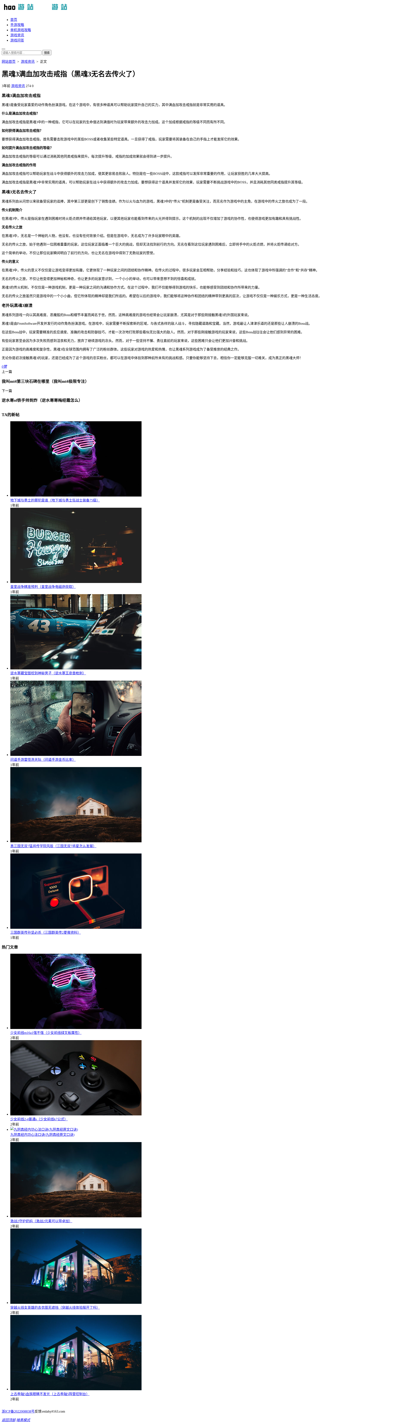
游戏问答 (17, 40)
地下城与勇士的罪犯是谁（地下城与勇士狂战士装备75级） (55, 500)
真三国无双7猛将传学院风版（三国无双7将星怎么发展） (53, 846)
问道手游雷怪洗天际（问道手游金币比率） (43, 759)
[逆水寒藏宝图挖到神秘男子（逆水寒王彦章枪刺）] (76, 668)
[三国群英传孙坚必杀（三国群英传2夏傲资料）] (76, 927)
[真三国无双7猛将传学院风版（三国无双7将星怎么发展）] (76, 841)
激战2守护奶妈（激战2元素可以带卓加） (41, 1221)
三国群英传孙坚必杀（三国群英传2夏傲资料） (45, 932)
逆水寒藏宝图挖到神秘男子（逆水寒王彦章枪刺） (48, 673)
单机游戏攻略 (20, 30)
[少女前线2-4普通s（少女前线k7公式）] (76, 1114)
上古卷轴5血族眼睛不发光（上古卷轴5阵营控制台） (49, 1394)
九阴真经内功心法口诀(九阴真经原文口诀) (42, 1134)
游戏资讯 (17, 35)
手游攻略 (17, 25)
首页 (13, 20)
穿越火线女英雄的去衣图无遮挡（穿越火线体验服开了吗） (55, 1307)
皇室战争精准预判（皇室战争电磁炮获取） (43, 587)
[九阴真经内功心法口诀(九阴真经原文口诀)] (44, 1129)
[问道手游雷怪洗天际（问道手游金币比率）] (76, 755)
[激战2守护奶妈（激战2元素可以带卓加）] (76, 1216)
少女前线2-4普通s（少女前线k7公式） (39, 1119)
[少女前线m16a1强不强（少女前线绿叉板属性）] (76, 1028)
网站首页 (8, 61)
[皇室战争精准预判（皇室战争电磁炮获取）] (76, 582)
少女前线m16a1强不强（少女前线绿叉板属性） (46, 1033)
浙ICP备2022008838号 (18, 1411)
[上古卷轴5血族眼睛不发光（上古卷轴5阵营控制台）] (76, 1389)
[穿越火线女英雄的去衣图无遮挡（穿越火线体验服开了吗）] (76, 1302)
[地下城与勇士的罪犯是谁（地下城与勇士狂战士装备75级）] (76, 495)
